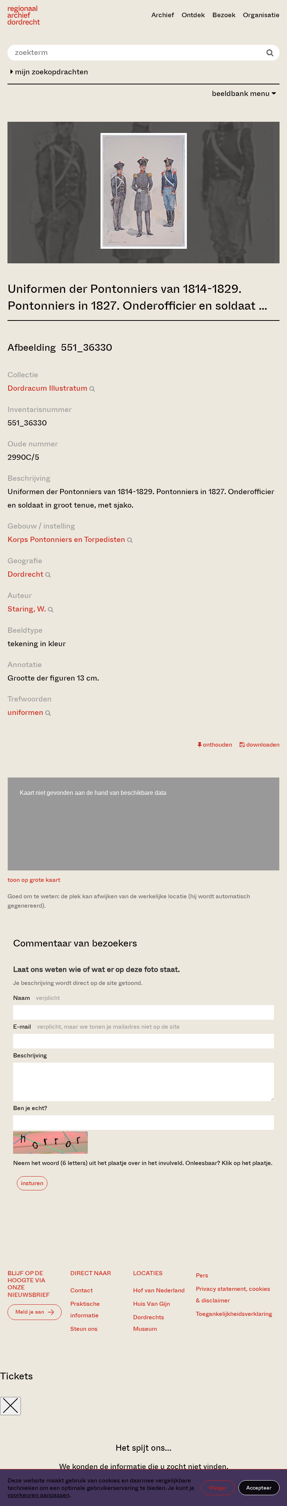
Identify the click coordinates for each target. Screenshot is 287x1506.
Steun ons (84, 1328)
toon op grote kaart (33, 880)
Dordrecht (25, 574)
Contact (81, 1290)
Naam (36, 998)
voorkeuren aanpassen (38, 1495)
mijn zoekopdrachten (50, 71)
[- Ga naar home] (48, 15)
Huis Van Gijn (151, 1303)
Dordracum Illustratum (47, 388)
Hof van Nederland (159, 1290)
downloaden (262, 744)
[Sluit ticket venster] (10, 1406)
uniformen (25, 712)
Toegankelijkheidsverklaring (234, 1314)
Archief (162, 15)
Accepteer (259, 1487)
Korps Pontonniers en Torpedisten (66, 539)
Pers (202, 1275)
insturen (32, 1183)
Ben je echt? (30, 1108)
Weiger (218, 1487)
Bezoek (223, 15)
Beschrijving (30, 1055)
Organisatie (261, 15)
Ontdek (193, 15)
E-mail (96, 1026)
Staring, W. (26, 609)
